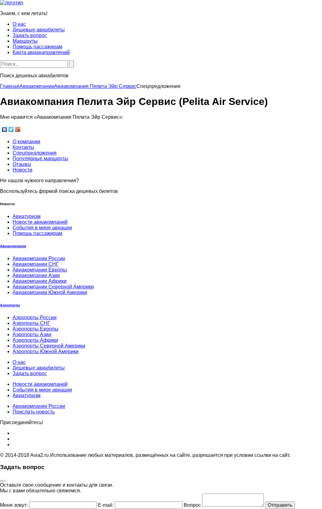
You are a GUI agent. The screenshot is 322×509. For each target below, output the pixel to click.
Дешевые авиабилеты (39, 29)
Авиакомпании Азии (36, 275)
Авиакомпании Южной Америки (50, 292)
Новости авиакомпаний (40, 222)
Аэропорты (10, 305)
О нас (19, 24)
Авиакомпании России (39, 258)
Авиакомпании (36, 86)
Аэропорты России (35, 317)
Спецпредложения (35, 153)
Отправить (280, 505)
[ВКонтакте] (4, 129)
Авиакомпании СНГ (36, 264)
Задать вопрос (30, 35)
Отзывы (22, 164)
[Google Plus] (17, 129)
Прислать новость (34, 411)
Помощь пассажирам (37, 46)
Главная (9, 86)
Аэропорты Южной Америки (46, 351)
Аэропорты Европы (35, 328)
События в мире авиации (42, 227)
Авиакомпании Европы (40, 269)
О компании (26, 141)
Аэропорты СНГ (31, 323)
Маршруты (25, 41)
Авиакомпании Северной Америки (53, 286)
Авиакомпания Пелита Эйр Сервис (95, 86)
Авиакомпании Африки (40, 281)
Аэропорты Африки (35, 340)
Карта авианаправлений (41, 52)
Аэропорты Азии (32, 334)
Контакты (23, 147)
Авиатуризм (27, 216)
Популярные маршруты (40, 158)
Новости (22, 169)
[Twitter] (11, 129)
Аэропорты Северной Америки (49, 345)
